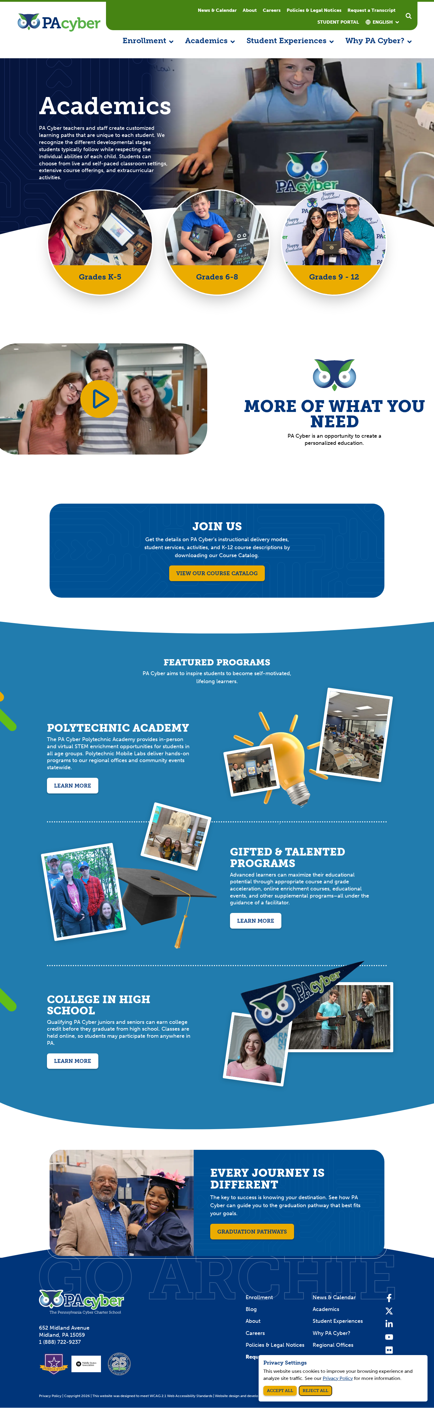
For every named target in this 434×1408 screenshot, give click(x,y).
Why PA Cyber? (331, 1333)
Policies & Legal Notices (314, 10)
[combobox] (383, 22)
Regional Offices (333, 1345)
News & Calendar (217, 10)
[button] (148, 41)
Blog (251, 1309)
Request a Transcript (371, 10)
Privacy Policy (50, 1396)
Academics (326, 1309)
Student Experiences (338, 1321)
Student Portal (338, 22)
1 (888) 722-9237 (60, 1342)
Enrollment (259, 1297)
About (250, 10)
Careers (272, 10)
